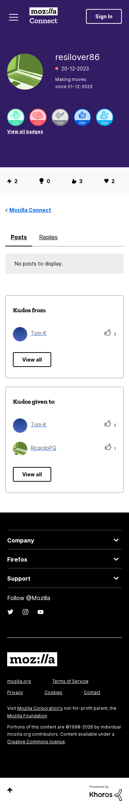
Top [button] (10, 790)
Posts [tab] (19, 237)
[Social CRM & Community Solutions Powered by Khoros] (106, 792)
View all (32, 360)
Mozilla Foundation (27, 715)
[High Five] (38, 117)
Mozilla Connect (43, 16)
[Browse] (13, 17)
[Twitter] (10, 612)
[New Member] (104, 117)
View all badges (25, 131)
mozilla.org (19, 681)
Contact (92, 692)
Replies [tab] (48, 237)
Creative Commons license (36, 741)
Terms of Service (70, 681)
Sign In (104, 16)
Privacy (15, 692)
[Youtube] (40, 612)
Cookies (53, 692)
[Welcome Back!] (15, 117)
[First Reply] (60, 117)
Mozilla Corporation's (40, 708)
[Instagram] (25, 612)
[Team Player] (82, 117)
